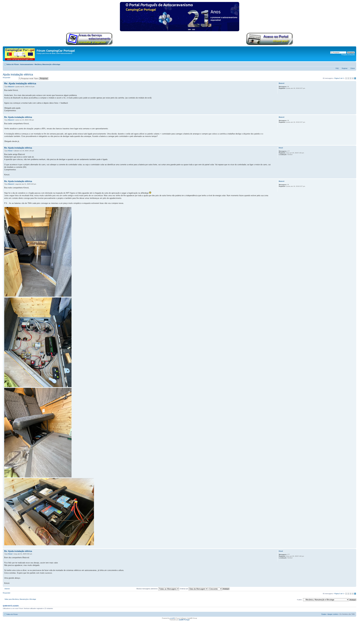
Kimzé (10, 150)
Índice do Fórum (13, 64)
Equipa (323, 614)
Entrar (353, 68)
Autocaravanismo (26, 64)
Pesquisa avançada (348, 54)
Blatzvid (11, 86)
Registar (345, 68)
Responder (6, 77)
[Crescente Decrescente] (219, 589)
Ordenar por (184, 589)
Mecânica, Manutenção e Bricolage (47, 64)
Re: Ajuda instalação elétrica (20, 83)
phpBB (172, 618)
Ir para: (299, 599)
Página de (339, 78)
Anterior (7, 589)
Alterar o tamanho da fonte (353, 64)
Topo (354, 113)
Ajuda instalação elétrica (18, 74)
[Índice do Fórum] (20, 54)
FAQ (337, 68)
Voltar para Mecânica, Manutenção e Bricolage (20, 599)
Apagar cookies (332, 614)
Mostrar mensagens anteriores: (147, 589)
